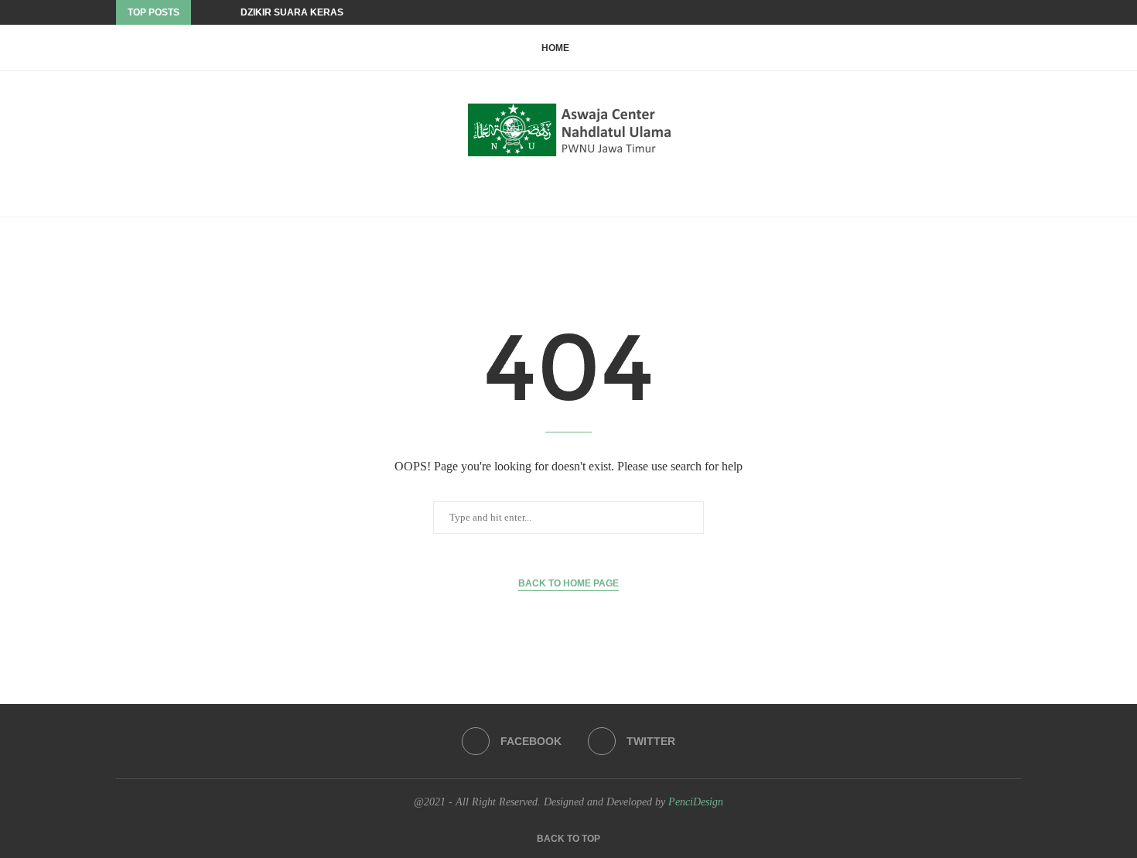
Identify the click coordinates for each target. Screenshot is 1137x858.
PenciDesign (695, 802)
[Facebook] (999, 12)
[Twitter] (1017, 12)
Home (555, 48)
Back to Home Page (568, 583)
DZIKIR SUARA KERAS (292, 12)
